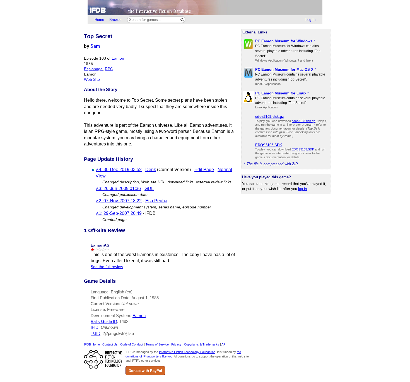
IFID (94, 327)
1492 (123, 321)
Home (99, 20)
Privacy (176, 344)
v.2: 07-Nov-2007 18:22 (119, 200)
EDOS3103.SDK (303, 149)
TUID (95, 333)
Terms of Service (157, 344)
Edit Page (204, 169)
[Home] (205, 7)
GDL (149, 188)
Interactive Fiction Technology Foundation (187, 352)
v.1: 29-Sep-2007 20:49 (119, 213)
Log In (310, 20)
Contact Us (110, 344)
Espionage (93, 69)
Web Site (92, 79)
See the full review (107, 267)
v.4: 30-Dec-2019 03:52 (119, 169)
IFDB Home (92, 344)
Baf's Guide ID (104, 321)
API (223, 344)
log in (302, 189)
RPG (109, 69)
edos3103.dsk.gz (303, 121)
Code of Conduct (131, 344)
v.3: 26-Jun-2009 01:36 (118, 188)
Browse (115, 20)
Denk (150, 169)
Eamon (118, 58)
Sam (95, 46)
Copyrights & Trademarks (201, 344)
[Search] (182, 20)
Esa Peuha (156, 200)
